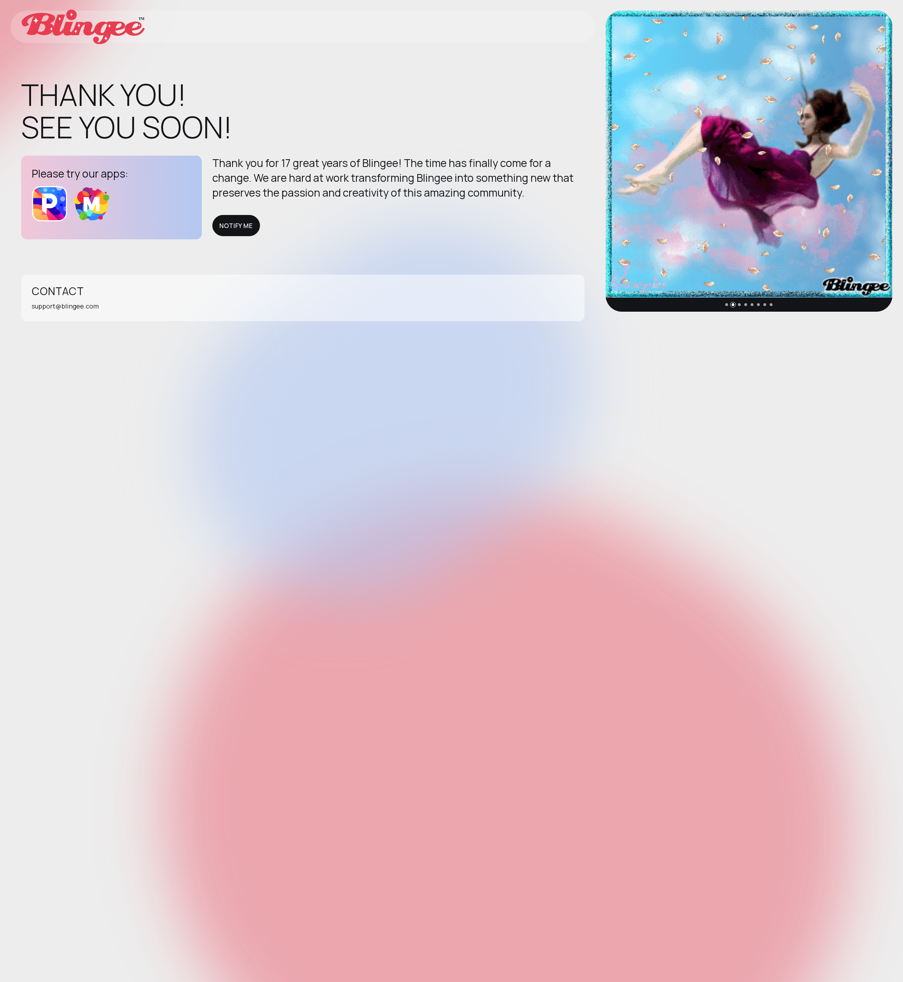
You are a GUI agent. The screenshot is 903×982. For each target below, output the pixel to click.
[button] (726, 304)
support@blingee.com (65, 306)
